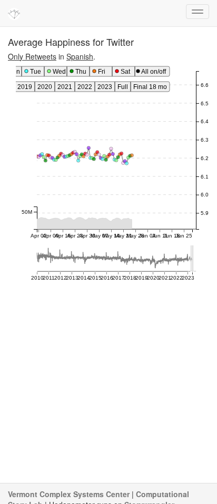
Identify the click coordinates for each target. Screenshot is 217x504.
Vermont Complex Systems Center (69, 494)
